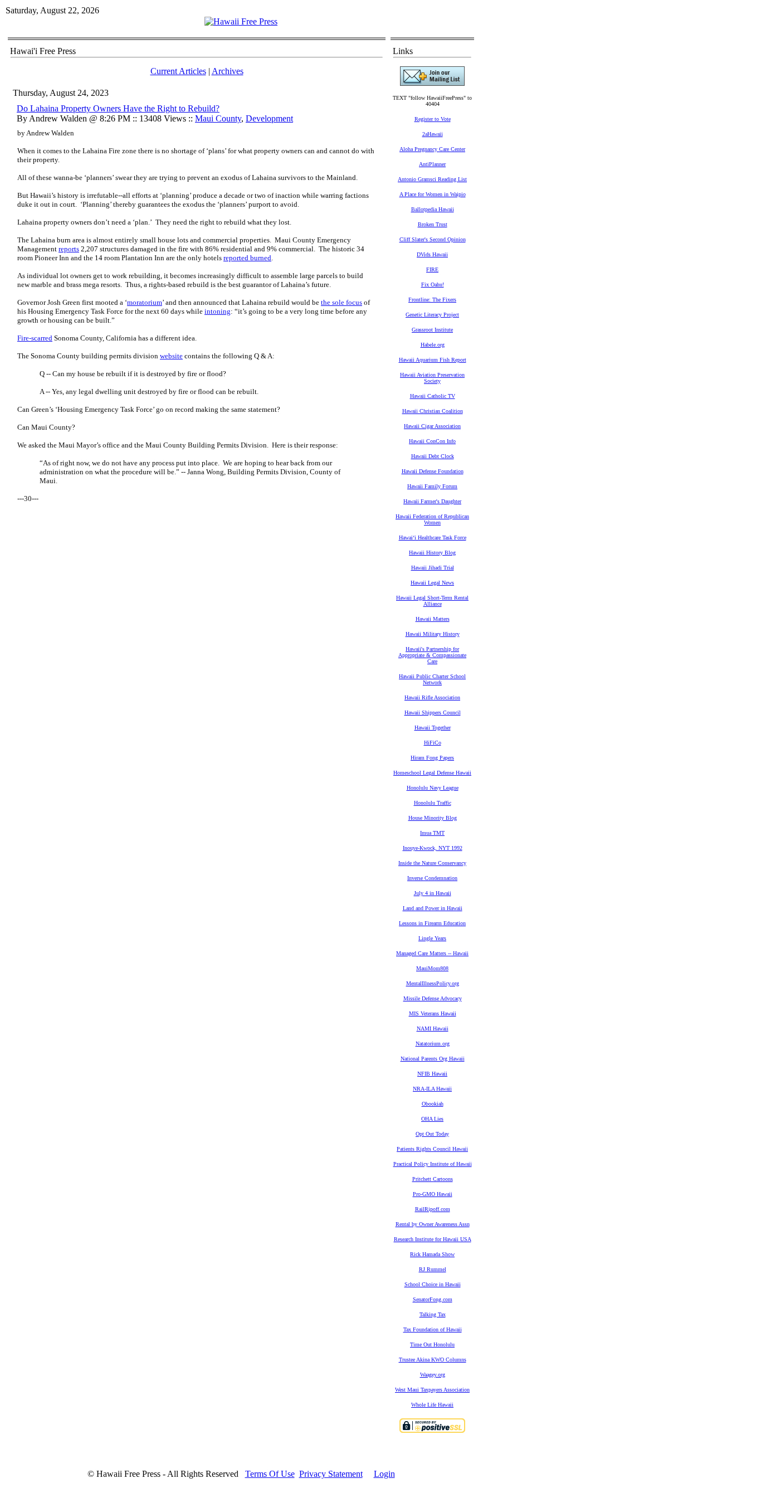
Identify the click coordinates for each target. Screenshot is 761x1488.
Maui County (218, 118)
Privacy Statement (331, 1474)
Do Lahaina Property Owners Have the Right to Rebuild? (118, 108)
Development (269, 118)
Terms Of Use (270, 1474)
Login (384, 1474)
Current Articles (178, 71)
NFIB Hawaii (432, 1074)
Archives (227, 71)
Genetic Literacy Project (432, 315)
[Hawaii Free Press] (240, 21)
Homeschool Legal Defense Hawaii (432, 773)
